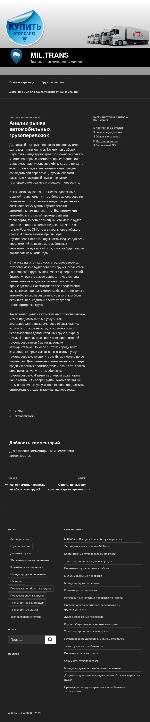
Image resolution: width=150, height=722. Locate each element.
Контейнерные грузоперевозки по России (90, 554)
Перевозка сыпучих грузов (81, 653)
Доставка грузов (20, 553)
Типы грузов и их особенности (83, 646)
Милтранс (16, 581)
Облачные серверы (108, 136)
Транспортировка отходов (27, 602)
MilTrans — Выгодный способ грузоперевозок (93, 539)
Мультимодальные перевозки (83, 575)
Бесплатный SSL (106, 145)
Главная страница (21, 82)
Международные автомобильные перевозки (92, 668)
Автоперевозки (19, 539)
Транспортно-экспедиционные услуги (88, 561)
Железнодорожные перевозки (29, 560)
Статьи (19, 410)
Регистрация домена (109, 132)
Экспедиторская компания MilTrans (87, 546)
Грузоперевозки (53, 82)
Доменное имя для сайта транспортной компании (43, 92)
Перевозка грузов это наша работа (86, 568)
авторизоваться (20, 455)
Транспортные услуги (24, 609)
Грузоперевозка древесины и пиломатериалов (94, 638)
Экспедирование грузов (25, 616)
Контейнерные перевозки (26, 567)
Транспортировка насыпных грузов (86, 631)
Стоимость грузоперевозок (81, 661)
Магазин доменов (107, 141)
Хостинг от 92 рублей (109, 127)
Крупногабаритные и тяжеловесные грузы (91, 624)
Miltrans (34, 117)
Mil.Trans (49, 55)
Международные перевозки (28, 574)
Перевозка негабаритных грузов (30, 588)
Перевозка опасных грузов (27, 595)
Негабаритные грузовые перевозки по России (93, 597)
